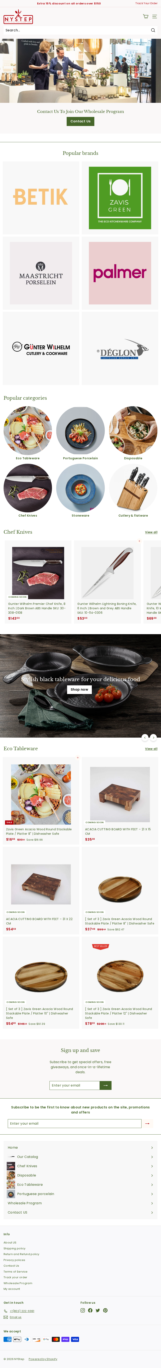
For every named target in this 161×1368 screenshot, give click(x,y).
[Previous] (145, 737)
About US (10, 1243)
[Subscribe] (106, 1085)
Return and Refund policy (21, 1254)
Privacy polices (14, 1260)
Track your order (15, 1277)
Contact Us (80, 121)
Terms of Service (16, 1272)
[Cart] (146, 16)
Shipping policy (14, 1248)
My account (12, 1289)
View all (151, 532)
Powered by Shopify (43, 1359)
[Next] (153, 737)
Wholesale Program (18, 1283)
